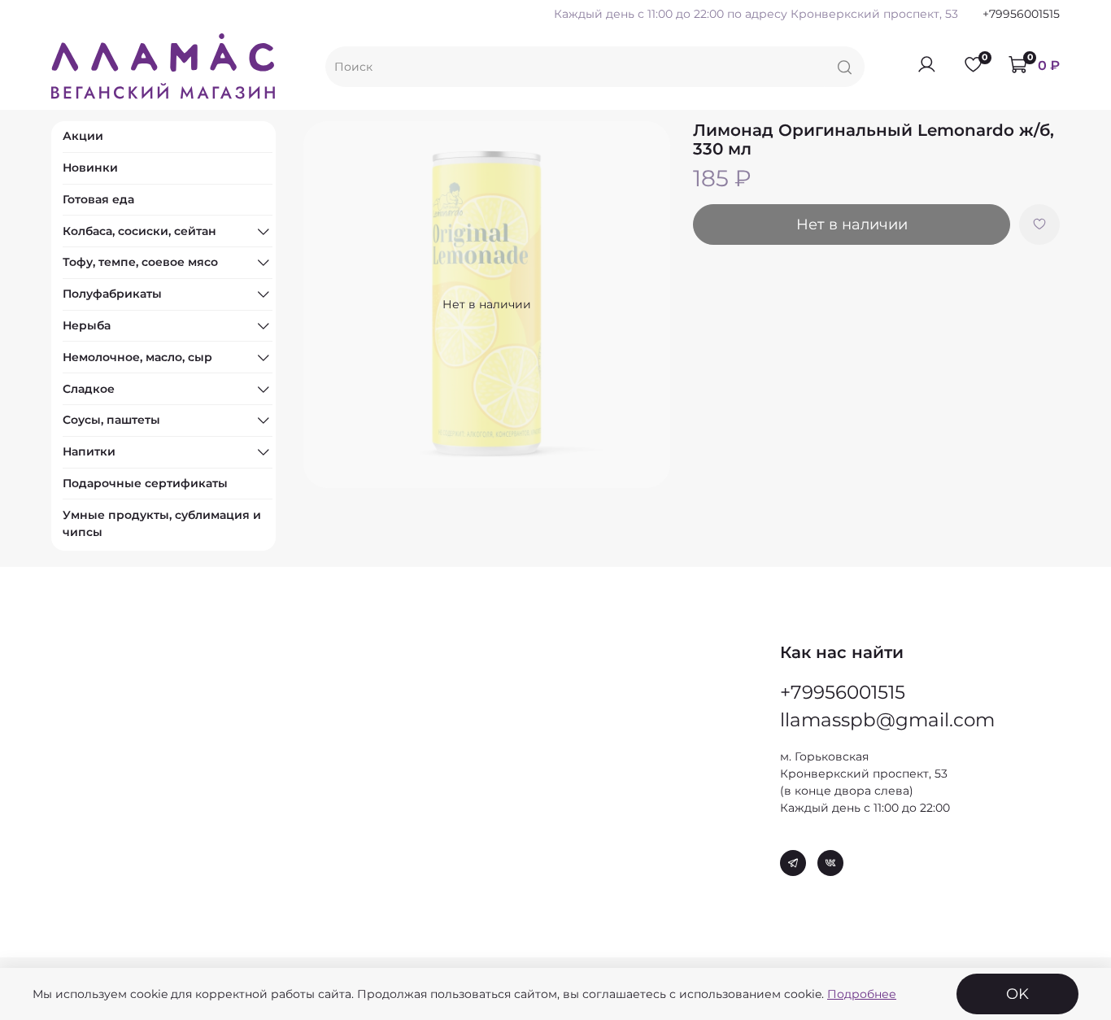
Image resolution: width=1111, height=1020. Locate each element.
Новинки (90, 167)
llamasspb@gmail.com (887, 719)
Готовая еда (98, 199)
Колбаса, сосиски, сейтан (139, 231)
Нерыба (87, 325)
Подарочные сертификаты (145, 483)
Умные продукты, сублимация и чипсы (162, 523)
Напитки (89, 451)
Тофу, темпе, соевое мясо (140, 262)
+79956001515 (1021, 14)
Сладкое (89, 388)
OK (1017, 993)
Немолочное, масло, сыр (137, 357)
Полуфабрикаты (112, 293)
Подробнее (861, 994)
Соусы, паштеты (111, 419)
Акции (83, 136)
